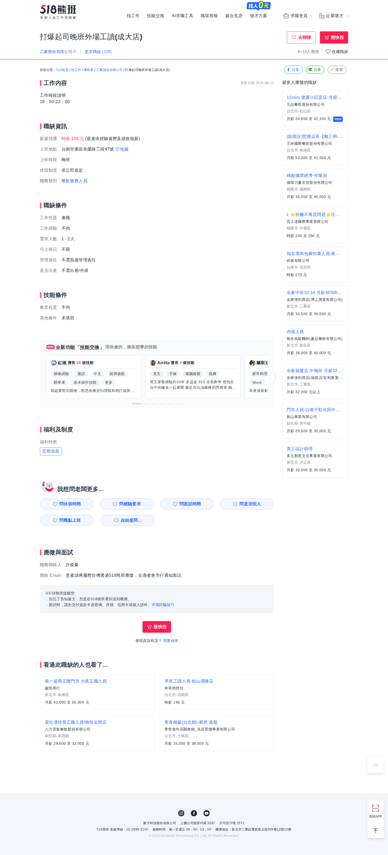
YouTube (207, 813)
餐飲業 (89, 70)
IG (181, 813)
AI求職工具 (182, 16)
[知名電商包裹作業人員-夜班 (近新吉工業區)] (315, 264)
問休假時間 (70, 504)
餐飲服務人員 (74, 181)
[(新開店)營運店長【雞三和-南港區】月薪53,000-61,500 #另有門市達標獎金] (315, 147)
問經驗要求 (130, 504)
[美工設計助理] (315, 459)
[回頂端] (375, 765)
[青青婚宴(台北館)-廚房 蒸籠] (216, 733)
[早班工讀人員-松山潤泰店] (216, 692)
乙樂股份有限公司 (109, 70)
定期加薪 (51, 451)
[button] (136, 403)
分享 (295, 70)
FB (194, 813)
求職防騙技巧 (163, 605)
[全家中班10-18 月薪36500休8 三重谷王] (315, 303)
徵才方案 (258, 16)
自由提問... (131, 520)
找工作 (133, 16)
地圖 (124, 149)
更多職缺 (98, 51)
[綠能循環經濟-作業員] (315, 186)
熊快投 (337, 37)
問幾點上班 (70, 520)
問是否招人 (250, 504)
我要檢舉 (170, 640)
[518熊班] (58, 12)
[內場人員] (315, 342)
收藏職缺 (340, 51)
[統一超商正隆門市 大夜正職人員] (97, 692)
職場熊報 (209, 16)
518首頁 (62, 70)
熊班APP (375, 816)
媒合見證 (234, 16)
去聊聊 (304, 37)
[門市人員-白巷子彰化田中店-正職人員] (315, 420)
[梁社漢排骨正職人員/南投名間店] (97, 733)
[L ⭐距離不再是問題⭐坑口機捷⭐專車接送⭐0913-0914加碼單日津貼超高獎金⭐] (315, 225)
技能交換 (155, 16)
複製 (339, 70)
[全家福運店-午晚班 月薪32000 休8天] (315, 381)
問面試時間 (190, 504)
